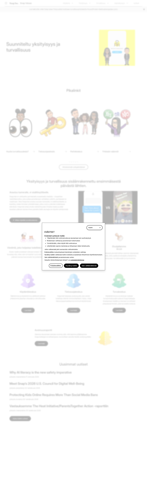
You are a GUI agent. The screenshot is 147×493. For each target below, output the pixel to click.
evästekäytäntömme (77, 260)
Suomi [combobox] (90, 227)
